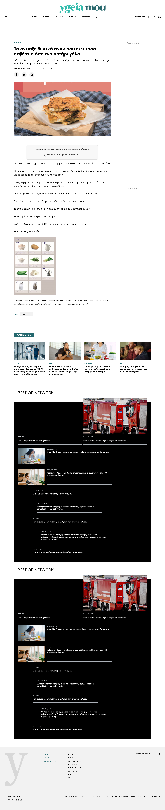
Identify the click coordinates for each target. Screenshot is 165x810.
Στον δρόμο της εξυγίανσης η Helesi (34, 440)
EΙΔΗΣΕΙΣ (71, 798)
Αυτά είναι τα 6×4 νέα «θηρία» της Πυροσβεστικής (104, 440)
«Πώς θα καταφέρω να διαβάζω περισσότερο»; (66, 494)
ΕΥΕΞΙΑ (46, 17)
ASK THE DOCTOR (74, 804)
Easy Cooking (36, 300)
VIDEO (70, 801)
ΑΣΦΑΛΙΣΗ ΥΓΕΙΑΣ (50, 804)
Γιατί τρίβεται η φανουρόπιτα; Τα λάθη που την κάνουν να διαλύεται (74, 535)
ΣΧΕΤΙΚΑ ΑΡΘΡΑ (24, 335)
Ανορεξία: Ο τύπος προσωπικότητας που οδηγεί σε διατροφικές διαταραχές (78, 452)
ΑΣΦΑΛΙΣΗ (59, 17)
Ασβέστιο (27, 314)
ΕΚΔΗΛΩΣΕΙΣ (72, 808)
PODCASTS (86, 17)
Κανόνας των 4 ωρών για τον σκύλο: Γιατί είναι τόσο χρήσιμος (58, 574)
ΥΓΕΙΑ (34, 17)
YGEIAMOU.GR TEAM (22, 69)
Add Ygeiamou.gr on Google (61, 154)
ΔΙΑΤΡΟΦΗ (72, 17)
